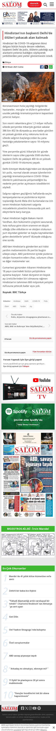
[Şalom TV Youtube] (28, 388)
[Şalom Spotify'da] (28, 417)
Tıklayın (25, 366)
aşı (31, 306)
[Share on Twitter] (46, 67)
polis (45, 301)
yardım (23, 306)
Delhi (26, 301)
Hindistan (16, 301)
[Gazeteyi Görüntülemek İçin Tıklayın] (28, 474)
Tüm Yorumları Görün (42, 351)
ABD (14, 306)
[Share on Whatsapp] (51, 67)
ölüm (7, 306)
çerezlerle (17, 730)
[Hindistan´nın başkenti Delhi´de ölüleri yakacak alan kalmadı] (28, 86)
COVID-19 (36, 301)
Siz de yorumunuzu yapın (40, 338)
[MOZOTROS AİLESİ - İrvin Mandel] (28, 544)
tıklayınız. (43, 730)
